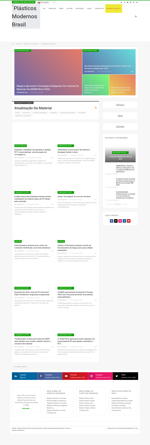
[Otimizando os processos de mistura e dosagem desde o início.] (77, 135)
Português (44, 2)
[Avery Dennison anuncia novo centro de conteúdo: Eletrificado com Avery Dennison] (34, 231)
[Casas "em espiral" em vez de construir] (77, 182)
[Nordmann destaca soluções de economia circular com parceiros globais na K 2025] (109, 61)
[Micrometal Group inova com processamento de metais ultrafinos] (122, 84)
